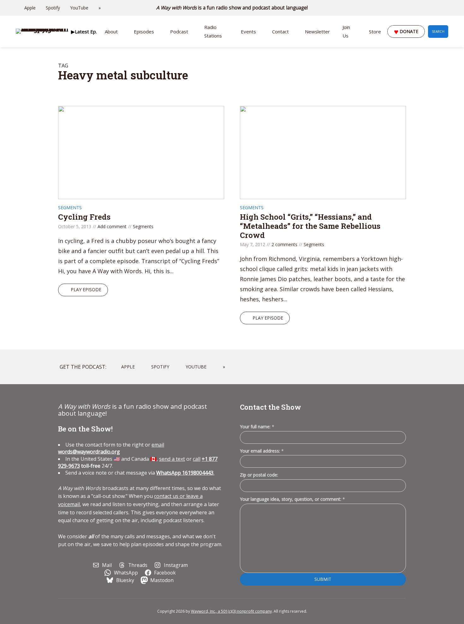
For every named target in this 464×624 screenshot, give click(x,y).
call (196, 458)
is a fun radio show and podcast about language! (232, 7)
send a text (172, 458)
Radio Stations (213, 31)
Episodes (144, 31)
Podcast (179, 31)
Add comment (112, 226)
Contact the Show (270, 407)
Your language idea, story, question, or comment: (292, 499)
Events (248, 31)
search (438, 31)
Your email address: (262, 451)
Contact (280, 31)
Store (375, 31)
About (111, 31)
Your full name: (257, 427)
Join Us (346, 31)
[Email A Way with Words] (420, 8)
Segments (70, 208)
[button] (83, 31)
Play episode (86, 289)
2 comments (284, 244)
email (111, 448)
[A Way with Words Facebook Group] (437, 8)
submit (322, 579)
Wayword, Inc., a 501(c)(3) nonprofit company (231, 611)
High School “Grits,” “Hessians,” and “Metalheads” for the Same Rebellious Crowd (310, 226)
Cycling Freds (84, 217)
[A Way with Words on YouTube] (446, 8)
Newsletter (317, 31)
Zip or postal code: (259, 475)
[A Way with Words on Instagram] (429, 8)
